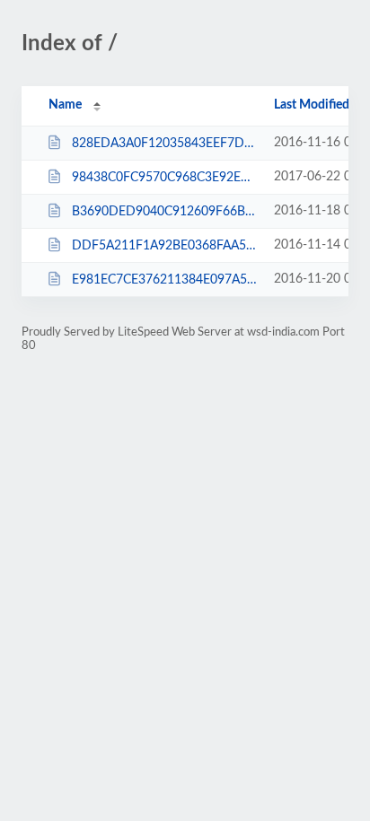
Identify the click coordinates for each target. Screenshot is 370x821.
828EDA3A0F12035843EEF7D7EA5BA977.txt (164, 143)
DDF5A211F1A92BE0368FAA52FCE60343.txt (164, 246)
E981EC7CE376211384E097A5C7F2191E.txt (164, 280)
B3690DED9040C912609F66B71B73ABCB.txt (164, 211)
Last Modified (311, 105)
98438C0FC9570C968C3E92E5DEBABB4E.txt (164, 177)
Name (65, 105)
